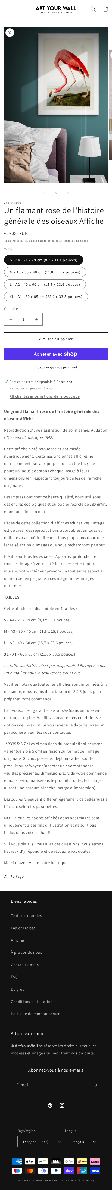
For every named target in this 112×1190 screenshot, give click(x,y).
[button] (7, 9)
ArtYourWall (34, 1180)
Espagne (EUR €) (36, 1141)
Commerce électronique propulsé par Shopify (67, 1180)
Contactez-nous (25, 964)
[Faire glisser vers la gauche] (44, 193)
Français (77, 1141)
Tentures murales (26, 915)
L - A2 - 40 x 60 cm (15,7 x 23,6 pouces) (45, 284)
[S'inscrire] (95, 1085)
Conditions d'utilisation (31, 1001)
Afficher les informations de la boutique (45, 396)
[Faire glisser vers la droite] (68, 193)
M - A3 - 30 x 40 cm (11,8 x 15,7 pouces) (45, 272)
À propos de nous (26, 952)
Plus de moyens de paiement (56, 367)
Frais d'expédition (35, 241)
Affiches (18, 940)
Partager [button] (17, 876)
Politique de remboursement (36, 1013)
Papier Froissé (23, 927)
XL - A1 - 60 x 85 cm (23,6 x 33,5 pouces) (46, 296)
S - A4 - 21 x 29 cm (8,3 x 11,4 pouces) (43, 259)
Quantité (11, 308)
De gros (17, 989)
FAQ (14, 976)
